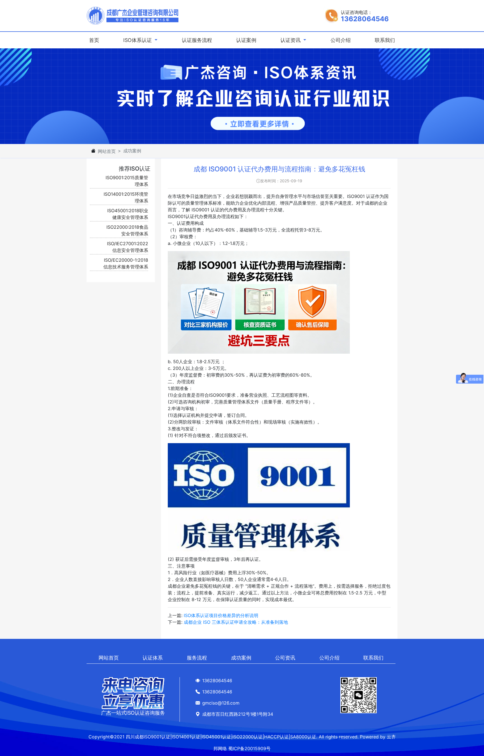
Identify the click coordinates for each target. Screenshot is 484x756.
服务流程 (197, 658)
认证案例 (246, 40)
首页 (95, 40)
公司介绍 (341, 40)
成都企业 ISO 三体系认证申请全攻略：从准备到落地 (236, 622)
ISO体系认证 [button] (138, 40)
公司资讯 (285, 658)
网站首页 (107, 151)
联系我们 (385, 40)
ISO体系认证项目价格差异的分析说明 (221, 615)
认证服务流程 (197, 40)
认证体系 (153, 658)
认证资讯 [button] (291, 40)
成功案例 (241, 658)
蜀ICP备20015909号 (249, 748)
